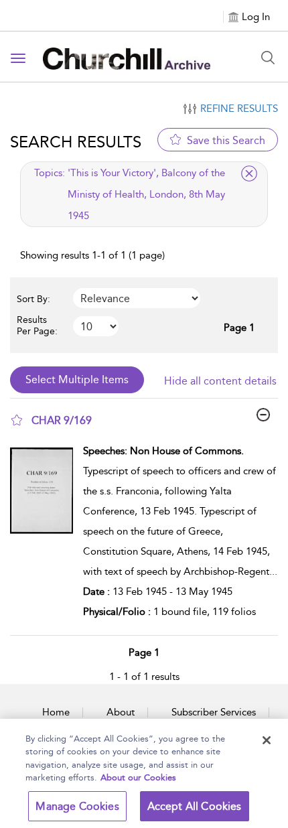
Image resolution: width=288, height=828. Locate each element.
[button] (16, 420)
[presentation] (41, 534)
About (120, 712)
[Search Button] (268, 57)
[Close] (266, 740)
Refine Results (239, 108)
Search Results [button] (75, 142)
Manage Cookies (77, 806)
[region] (144, 773)
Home (56, 712)
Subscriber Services (213, 712)
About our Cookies (138, 777)
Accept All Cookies (194, 806)
